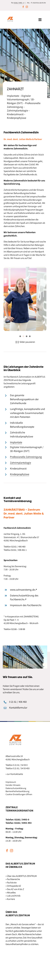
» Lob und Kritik (13, 895)
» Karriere (10, 899)
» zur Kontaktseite (14, 774)
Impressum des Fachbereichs (25, 605)
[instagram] (27, 7)
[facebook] (23, 7)
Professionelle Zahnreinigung (26, 456)
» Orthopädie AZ (13, 885)
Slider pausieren (25, 341)
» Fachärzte (11, 882)
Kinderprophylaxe (19, 474)
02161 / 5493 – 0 (19, 3)
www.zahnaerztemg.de (23, 589)
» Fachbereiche (13, 879)
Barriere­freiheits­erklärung (17, 791)
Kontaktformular (18, 707)
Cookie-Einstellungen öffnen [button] (19, 794)
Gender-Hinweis (13, 785)
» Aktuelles (11, 892)
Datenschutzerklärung (16, 788)
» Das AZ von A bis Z (15, 889)
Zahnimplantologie (20, 462)
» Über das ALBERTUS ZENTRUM (21, 876)
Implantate (16, 442)
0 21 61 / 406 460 (18, 701)
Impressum (11, 782)
